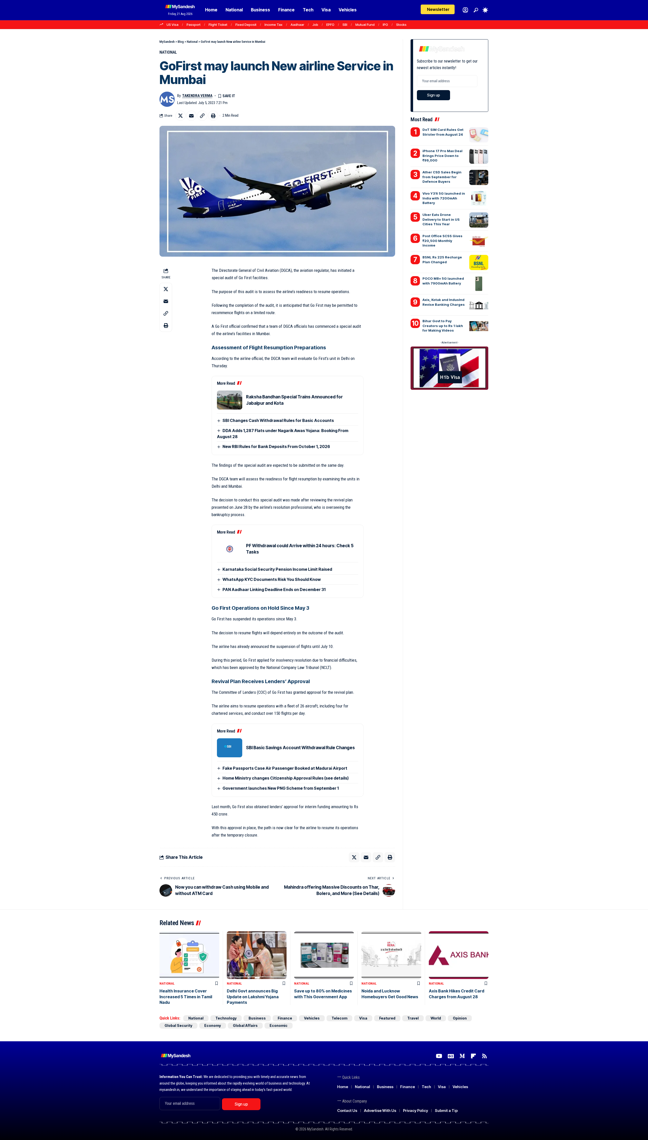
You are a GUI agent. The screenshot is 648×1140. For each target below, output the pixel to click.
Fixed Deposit (245, 25)
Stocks (401, 25)
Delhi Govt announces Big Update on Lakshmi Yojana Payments (253, 996)
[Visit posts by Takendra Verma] (167, 99)
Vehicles (312, 1018)
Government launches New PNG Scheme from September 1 (280, 788)
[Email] (191, 116)
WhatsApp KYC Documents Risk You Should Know (271, 579)
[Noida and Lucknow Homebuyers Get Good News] (391, 955)
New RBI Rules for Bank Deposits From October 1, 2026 (276, 446)
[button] (476, 10)
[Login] (465, 10)
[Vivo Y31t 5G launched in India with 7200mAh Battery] (478, 198)
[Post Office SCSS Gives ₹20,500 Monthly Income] (478, 241)
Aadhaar (297, 25)
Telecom (339, 1018)
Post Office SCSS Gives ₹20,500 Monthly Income (442, 240)
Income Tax (273, 25)
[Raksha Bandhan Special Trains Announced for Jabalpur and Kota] (229, 400)
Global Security (178, 1025)
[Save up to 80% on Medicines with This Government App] (324, 955)
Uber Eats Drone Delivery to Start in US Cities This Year (441, 219)
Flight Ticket (218, 25)
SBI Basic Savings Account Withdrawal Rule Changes (300, 747)
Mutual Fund (365, 25)
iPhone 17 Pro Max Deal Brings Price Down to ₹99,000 (442, 155)
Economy (212, 1025)
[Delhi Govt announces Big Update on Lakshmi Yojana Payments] (257, 955)
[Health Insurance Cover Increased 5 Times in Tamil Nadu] (189, 955)
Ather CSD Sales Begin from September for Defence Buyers (441, 176)
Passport (193, 25)
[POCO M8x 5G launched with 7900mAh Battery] (478, 283)
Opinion (460, 1018)
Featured (387, 1018)
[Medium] (462, 1056)
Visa (363, 1018)
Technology (226, 1018)
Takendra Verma (197, 95)
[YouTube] (439, 1056)
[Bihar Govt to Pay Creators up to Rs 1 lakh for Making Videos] (478, 326)
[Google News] (451, 1056)
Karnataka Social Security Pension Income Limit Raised (277, 569)
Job (315, 25)
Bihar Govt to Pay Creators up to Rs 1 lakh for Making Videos (442, 325)
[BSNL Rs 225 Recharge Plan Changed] (478, 262)
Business (257, 1018)
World (436, 1018)
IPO (385, 25)
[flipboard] (473, 1056)
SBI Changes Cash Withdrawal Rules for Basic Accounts (278, 420)
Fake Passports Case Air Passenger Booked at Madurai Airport (284, 768)
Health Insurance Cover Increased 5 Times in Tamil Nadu (185, 996)
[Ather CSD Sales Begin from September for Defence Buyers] (478, 177)
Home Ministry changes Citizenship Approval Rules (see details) (285, 778)
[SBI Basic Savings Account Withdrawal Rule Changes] (229, 747)
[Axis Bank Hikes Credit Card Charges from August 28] (459, 955)
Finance (285, 1018)
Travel (413, 1018)
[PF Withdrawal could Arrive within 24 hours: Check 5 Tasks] (229, 548)
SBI (344, 25)
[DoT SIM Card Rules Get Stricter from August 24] (478, 134)
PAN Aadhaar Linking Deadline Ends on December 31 (274, 589)
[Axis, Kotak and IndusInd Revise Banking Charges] (478, 305)
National (168, 52)
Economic (279, 1025)
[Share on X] (180, 116)
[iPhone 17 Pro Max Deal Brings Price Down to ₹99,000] (478, 156)
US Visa (172, 25)
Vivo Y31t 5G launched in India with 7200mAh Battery (443, 198)
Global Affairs (245, 1025)
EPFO (330, 25)
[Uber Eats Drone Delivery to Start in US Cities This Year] (478, 220)
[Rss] (484, 1056)
